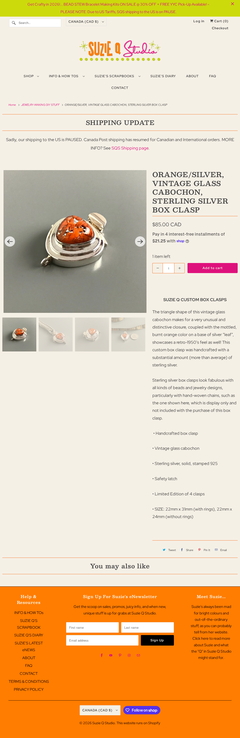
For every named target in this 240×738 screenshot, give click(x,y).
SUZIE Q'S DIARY (28, 635)
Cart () (221, 21)
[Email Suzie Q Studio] (138, 655)
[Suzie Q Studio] (120, 52)
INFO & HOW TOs (64, 76)
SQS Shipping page (130, 148)
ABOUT (28, 657)
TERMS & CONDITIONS (29, 681)
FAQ (28, 665)
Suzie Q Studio (103, 723)
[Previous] (10, 241)
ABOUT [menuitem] (192, 76)
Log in (198, 21)
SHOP (29, 76)
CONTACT (29, 673)
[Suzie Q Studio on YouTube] (111, 655)
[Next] (140, 241)
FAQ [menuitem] (212, 76)
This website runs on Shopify (138, 723)
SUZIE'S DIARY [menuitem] (163, 76)
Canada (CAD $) (84, 21)
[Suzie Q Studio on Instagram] (129, 655)
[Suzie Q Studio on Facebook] (102, 655)
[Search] (14, 23)
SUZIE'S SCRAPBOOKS (115, 76)
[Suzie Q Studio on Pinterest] (120, 655)
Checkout (220, 28)
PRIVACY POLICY (29, 689)
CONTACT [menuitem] (119, 88)
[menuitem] (31, 76)
